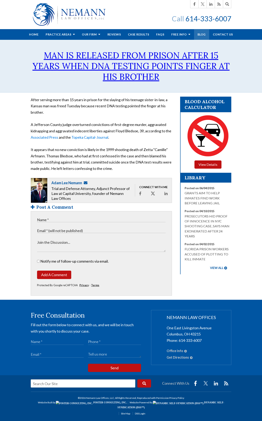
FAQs (160, 34)
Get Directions (178, 357)
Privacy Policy (176, 397)
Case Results (138, 34)
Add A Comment (54, 274)
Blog (202, 34)
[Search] (227, 4)
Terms (95, 285)
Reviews (114, 34)
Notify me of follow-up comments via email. (74, 261)
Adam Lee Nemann (66, 183)
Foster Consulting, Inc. (110, 402)
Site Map (125, 413)
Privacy (84, 285)
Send (115, 368)
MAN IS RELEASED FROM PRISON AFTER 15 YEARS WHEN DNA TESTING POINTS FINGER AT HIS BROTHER (131, 66)
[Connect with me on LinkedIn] (166, 193)
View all (217, 268)
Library (195, 178)
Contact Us (223, 34)
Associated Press (44, 137)
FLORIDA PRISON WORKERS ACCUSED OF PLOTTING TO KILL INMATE (207, 254)
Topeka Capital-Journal (89, 137)
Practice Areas (59, 34)
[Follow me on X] (153, 193)
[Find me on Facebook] (140, 193)
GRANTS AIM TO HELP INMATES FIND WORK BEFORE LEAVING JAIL (202, 198)
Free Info (179, 34)
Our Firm (89, 34)
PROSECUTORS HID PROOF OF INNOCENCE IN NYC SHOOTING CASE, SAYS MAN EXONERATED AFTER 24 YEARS (207, 226)
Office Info (175, 351)
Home (33, 34)
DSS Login (140, 413)
